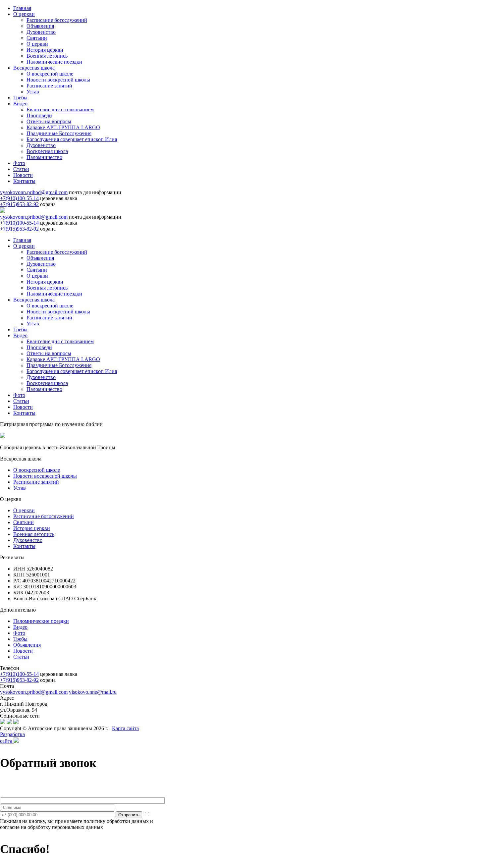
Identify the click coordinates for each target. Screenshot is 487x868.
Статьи (21, 169)
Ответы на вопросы (49, 121)
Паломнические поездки (54, 62)
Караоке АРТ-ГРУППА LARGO (63, 127)
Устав (33, 91)
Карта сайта (125, 728)
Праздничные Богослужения (59, 133)
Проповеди (39, 115)
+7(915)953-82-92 (19, 204)
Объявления (40, 26)
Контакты (24, 181)
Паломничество (44, 157)
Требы (20, 97)
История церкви (45, 50)
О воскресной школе (50, 74)
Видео (20, 103)
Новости (23, 175)
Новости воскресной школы (58, 79)
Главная (22, 8)
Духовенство (41, 32)
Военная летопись (47, 56)
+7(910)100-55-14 (19, 198)
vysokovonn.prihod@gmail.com (34, 192)
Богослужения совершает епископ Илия (72, 139)
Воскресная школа (34, 68)
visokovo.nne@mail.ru (93, 692)
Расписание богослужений (57, 20)
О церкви (24, 14)
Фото (19, 163)
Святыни (37, 38)
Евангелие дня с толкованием (60, 109)
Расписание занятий (49, 85)
